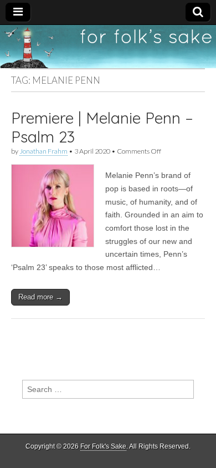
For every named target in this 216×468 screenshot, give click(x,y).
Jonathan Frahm (43, 151)
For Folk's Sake (103, 446)
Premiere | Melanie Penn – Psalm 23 (102, 127)
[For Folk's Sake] (108, 46)
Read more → (40, 297)
